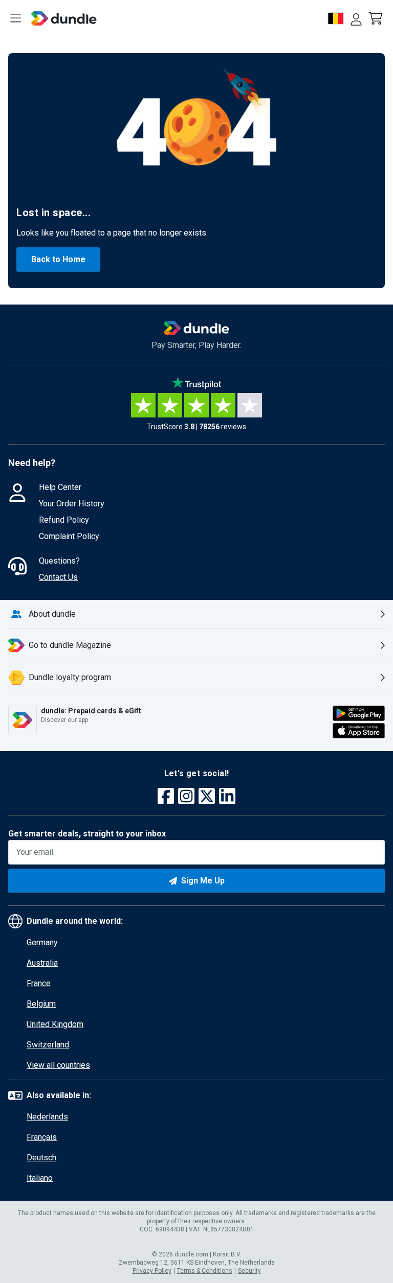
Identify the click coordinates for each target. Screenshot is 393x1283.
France (39, 983)
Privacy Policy (152, 1270)
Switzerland (48, 1044)
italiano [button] (40, 1178)
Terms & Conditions (204, 1270)
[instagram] (186, 797)
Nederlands (47, 1117)
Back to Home (58, 259)
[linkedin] (227, 797)
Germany (42, 942)
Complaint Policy (69, 536)
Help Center (60, 487)
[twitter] (207, 797)
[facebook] (166, 797)
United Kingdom (55, 1024)
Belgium (41, 1004)
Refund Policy (64, 520)
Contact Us (58, 577)
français (42, 1137)
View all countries (58, 1065)
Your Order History (71, 503)
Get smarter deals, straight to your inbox (87, 833)
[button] (376, 18)
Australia (42, 963)
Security (249, 1270)
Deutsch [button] (41, 1157)
